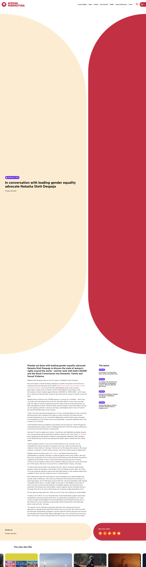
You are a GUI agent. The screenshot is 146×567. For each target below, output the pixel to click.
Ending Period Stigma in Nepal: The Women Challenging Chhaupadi (108, 395)
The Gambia (82, 434)
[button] (100, 533)
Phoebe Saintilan (10, 191)
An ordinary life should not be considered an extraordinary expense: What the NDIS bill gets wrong (108, 384)
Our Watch (54, 453)
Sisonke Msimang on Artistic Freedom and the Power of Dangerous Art (108, 406)
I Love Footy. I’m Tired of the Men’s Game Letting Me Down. (108, 373)
